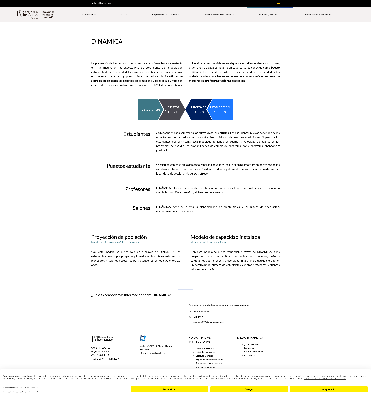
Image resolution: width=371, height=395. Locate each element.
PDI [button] (122, 14)
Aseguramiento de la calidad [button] (217, 14)
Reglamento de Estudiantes (209, 359)
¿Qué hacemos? (252, 344)
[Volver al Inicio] (36, 14)
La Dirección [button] (87, 14)
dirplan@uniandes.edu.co (152, 353)
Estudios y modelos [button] (268, 14)
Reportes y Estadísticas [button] (316, 14)
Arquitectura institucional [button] (164, 14)
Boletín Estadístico (253, 351)
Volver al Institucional (101, 3)
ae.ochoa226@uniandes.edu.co (208, 321)
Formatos (249, 347)
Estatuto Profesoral (205, 351)
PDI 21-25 (249, 355)
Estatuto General (204, 355)
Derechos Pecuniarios (206, 348)
